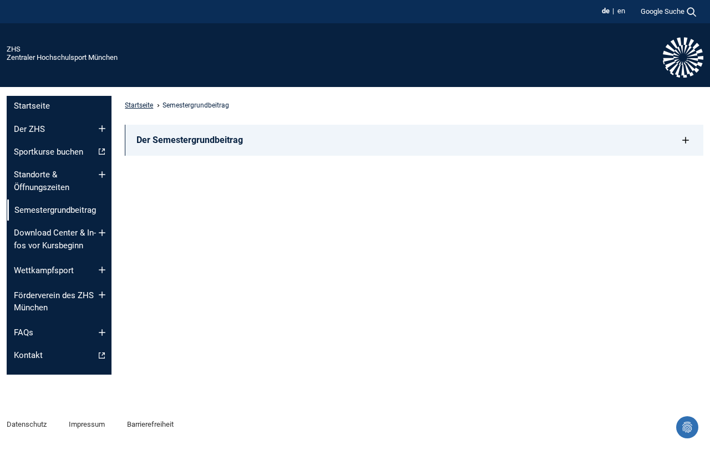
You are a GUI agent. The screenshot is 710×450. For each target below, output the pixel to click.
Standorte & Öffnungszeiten (41, 181)
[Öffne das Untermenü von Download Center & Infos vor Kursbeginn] (102, 232)
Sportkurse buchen (48, 152)
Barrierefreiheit (150, 424)
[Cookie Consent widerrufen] (687, 427)
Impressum (87, 424)
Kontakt (28, 355)
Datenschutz (27, 424)
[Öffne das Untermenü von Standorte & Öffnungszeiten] (102, 174)
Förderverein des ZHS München (54, 301)
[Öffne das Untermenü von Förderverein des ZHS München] (102, 294)
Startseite (32, 106)
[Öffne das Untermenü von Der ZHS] (102, 128)
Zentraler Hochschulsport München (62, 57)
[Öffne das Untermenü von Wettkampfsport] (102, 270)
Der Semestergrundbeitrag (189, 140)
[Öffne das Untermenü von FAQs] (102, 332)
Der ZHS (29, 129)
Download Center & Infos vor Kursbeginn (55, 239)
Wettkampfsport (44, 270)
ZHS (14, 49)
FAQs (23, 333)
